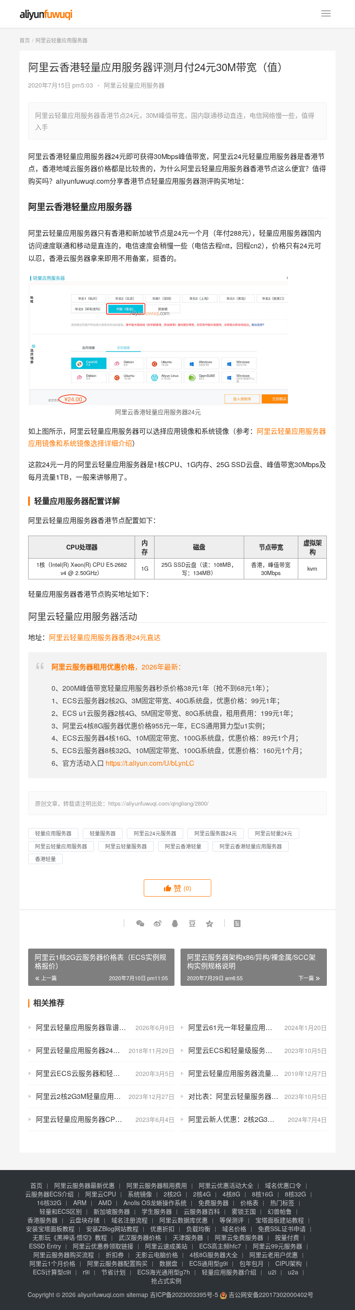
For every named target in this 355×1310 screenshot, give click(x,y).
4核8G (231, 1194)
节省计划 (113, 1272)
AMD (105, 1202)
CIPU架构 (288, 1263)
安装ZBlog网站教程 (112, 1228)
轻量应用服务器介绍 (229, 1272)
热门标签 (282, 1202)
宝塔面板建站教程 (279, 1220)
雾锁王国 (244, 1211)
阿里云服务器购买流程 (63, 1254)
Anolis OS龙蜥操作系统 (155, 1202)
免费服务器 (213, 1202)
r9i (86, 1272)
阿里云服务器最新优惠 (84, 1185)
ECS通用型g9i (208, 1263)
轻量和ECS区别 (60, 1211)
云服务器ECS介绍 (49, 1194)
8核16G (262, 1194)
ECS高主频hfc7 (220, 1246)
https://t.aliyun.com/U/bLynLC (150, 763)
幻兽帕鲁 (280, 1211)
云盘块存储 (84, 1220)
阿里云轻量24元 (273, 833)
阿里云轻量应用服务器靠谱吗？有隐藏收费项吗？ (105, 1027)
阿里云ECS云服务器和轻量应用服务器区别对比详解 (105, 1073)
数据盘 (168, 1263)
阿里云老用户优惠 (273, 1254)
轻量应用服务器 (53, 833)
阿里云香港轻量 (183, 846)
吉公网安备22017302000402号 (270, 1294)
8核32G (295, 1194)
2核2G (172, 1194)
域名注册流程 (129, 1220)
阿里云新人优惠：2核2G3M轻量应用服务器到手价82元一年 (257, 1119)
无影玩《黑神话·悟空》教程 (69, 1237)
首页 (24, 40)
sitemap (137, 1294)
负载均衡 (198, 1228)
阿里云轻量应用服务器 (134, 85)
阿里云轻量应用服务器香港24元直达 (105, 637)
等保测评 (231, 1220)
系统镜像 (140, 1194)
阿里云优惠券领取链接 (103, 1246)
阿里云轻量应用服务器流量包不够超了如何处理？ (257, 1073)
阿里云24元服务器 (155, 833)
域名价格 (234, 1228)
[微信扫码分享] (140, 923)
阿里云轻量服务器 (126, 846)
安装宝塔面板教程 (50, 1228)
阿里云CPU (100, 1194)
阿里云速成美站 (166, 1246)
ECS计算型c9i (52, 1272)
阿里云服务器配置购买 (117, 1263)
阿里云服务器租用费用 (156, 1185)
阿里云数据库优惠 (183, 1220)
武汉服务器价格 (140, 1237)
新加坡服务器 (112, 1211)
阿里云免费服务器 (239, 1237)
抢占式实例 (166, 1280)
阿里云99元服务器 (277, 1246)
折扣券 (115, 1254)
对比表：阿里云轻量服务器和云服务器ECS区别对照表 (257, 1096)
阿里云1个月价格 (52, 1263)
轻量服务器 (103, 833)
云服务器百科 (202, 1211)
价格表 (249, 1202)
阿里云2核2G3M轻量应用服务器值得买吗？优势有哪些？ (105, 1096)
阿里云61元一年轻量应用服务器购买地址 (251, 1027)
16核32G (49, 1202)
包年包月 (251, 1263)
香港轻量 (45, 858)
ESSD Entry (45, 1246)
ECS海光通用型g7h (163, 1272)
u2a (293, 1272)
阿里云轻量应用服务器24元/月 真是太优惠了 (104, 1050)
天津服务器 (188, 1237)
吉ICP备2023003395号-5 (184, 1294)
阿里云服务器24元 (215, 833)
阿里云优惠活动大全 (226, 1185)
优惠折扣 (162, 1228)
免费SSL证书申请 (282, 1228)
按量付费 (287, 1237)
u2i (272, 1272)
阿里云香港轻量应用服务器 (250, 846)
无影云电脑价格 (157, 1254)
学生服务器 (157, 1211)
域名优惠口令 (283, 1185)
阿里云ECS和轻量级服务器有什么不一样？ (254, 1050)
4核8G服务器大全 (214, 1254)
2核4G (202, 1194)
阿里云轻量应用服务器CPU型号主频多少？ (102, 1119)
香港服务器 (42, 1220)
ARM (80, 1202)
